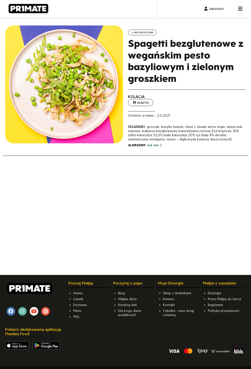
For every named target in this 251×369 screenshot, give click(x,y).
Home (77, 293)
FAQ (76, 317)
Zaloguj (216, 9)
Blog (121, 293)
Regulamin (215, 305)
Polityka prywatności (223, 311)
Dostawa (80, 305)
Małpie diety (127, 299)
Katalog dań (143, 32)
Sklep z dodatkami (177, 293)
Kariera (168, 299)
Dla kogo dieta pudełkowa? (129, 313)
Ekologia (214, 293)
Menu (77, 311)
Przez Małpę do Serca (224, 299)
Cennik (78, 299)
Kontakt (169, 305)
